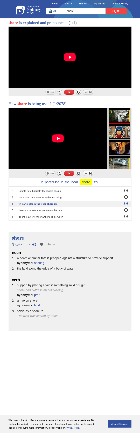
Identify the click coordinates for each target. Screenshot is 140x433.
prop (37, 295)
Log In (68, 3)
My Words (99, 3)
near (74, 182)
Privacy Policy (72, 427)
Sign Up (83, 3)
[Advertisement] (70, 353)
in (42, 182)
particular (52, 182)
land (37, 305)
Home (55, 3)
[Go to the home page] (30, 9)
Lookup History (120, 3)
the (67, 182)
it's (96, 182)
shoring (39, 263)
